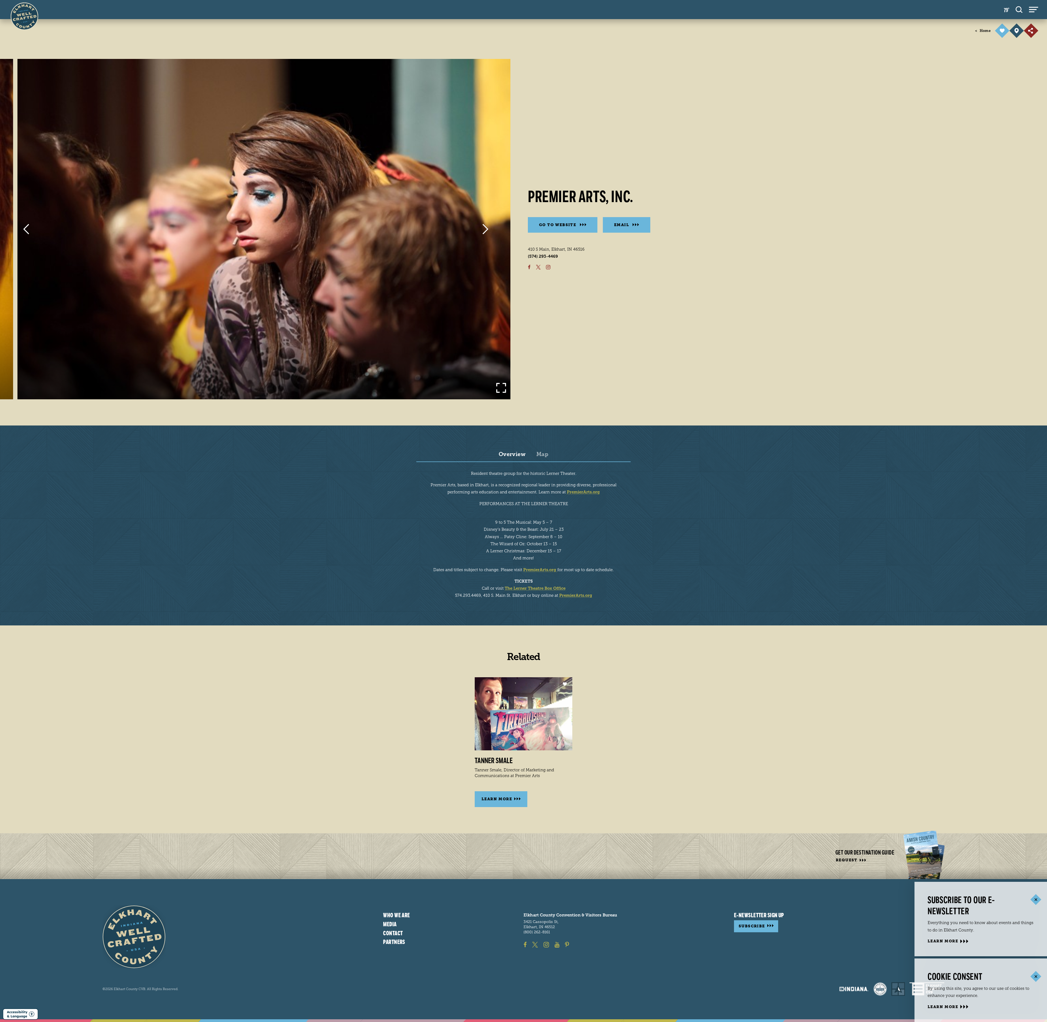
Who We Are (396, 915)
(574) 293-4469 (543, 256)
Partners (394, 942)
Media (389, 924)
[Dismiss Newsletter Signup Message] (1036, 900)
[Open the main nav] (1033, 10)
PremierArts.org (583, 492)
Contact (393, 933)
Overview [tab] (512, 454)
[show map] (1016, 30)
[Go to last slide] (26, 229)
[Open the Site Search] (1019, 9)
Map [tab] (542, 454)
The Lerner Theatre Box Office (535, 588)
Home (983, 31)
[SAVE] (1002, 30)
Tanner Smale (494, 761)
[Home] (134, 936)
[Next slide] (485, 229)
